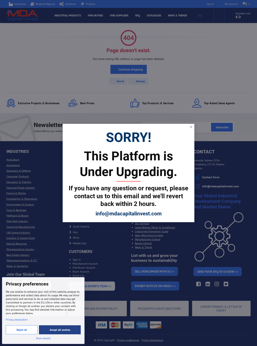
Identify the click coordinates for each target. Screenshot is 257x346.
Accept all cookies (60, 329)
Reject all (22, 329)
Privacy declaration (17, 319)
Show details (43, 338)
